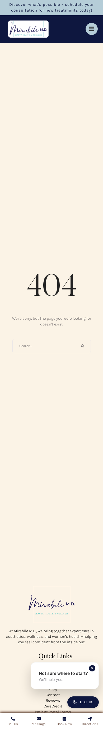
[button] (65, 675)
